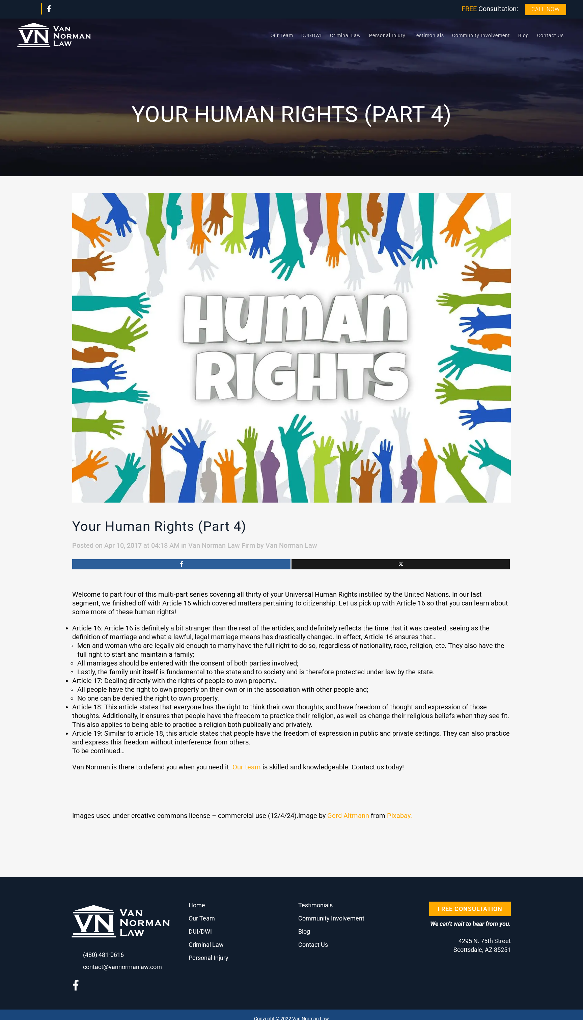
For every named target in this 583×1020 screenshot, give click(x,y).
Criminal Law (206, 944)
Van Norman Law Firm (221, 545)
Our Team (202, 918)
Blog (304, 931)
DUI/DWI (200, 931)
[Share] (181, 564)
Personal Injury (208, 957)
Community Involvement (331, 918)
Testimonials (315, 905)
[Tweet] (401, 564)
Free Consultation (470, 908)
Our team (246, 767)
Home (197, 905)
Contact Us (313, 944)
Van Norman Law (291, 545)
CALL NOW (545, 9)
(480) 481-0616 (103, 954)
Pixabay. (399, 816)
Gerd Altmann (348, 816)
